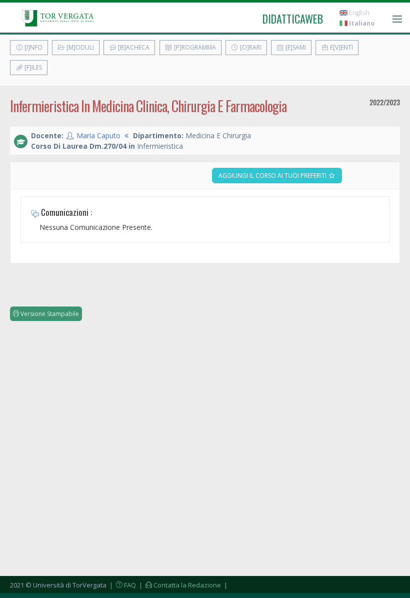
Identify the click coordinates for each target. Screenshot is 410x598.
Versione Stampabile (49, 314)
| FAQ (122, 584)
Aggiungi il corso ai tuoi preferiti (273, 175)
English (359, 13)
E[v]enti (340, 47)
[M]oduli (79, 47)
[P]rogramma (194, 47)
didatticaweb (292, 19)
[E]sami (295, 47)
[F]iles (32, 67)
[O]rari (250, 47)
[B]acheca (133, 47)
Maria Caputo (98, 135)
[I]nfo (32, 47)
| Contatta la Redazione (179, 584)
